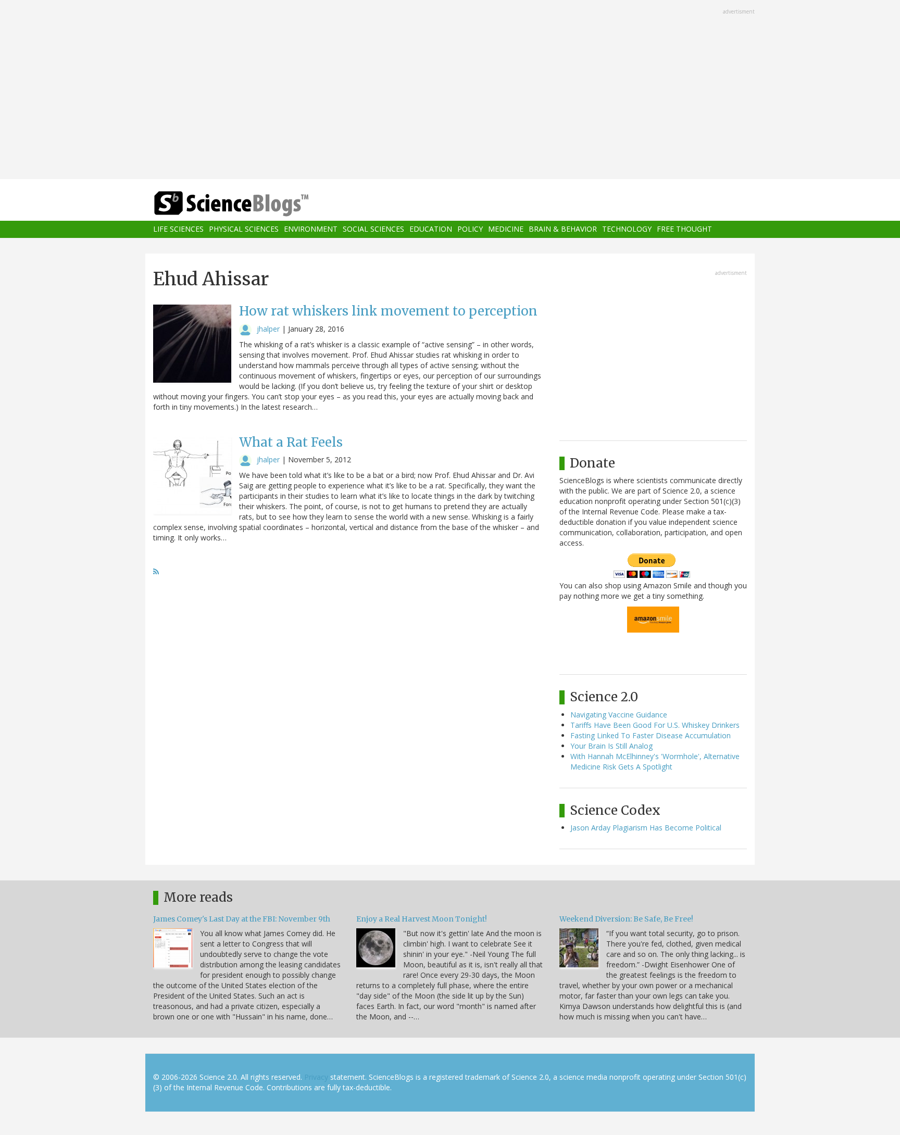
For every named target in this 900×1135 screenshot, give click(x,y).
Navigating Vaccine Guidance (618, 715)
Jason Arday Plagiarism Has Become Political (645, 828)
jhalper (268, 329)
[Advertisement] (450, 90)
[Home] (252, 204)
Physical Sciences (244, 229)
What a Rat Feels (291, 442)
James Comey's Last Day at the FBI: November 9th (241, 919)
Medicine (505, 229)
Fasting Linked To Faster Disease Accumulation (650, 735)
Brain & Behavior (563, 229)
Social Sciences (373, 229)
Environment (311, 229)
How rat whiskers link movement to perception (388, 311)
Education (430, 229)
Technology (627, 229)
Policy (470, 229)
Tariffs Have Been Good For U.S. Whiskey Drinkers (655, 725)
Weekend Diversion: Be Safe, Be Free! (626, 919)
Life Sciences (178, 229)
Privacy (316, 1077)
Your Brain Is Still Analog (611, 746)
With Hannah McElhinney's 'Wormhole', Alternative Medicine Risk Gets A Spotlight (655, 761)
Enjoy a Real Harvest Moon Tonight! (421, 919)
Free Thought (684, 229)
